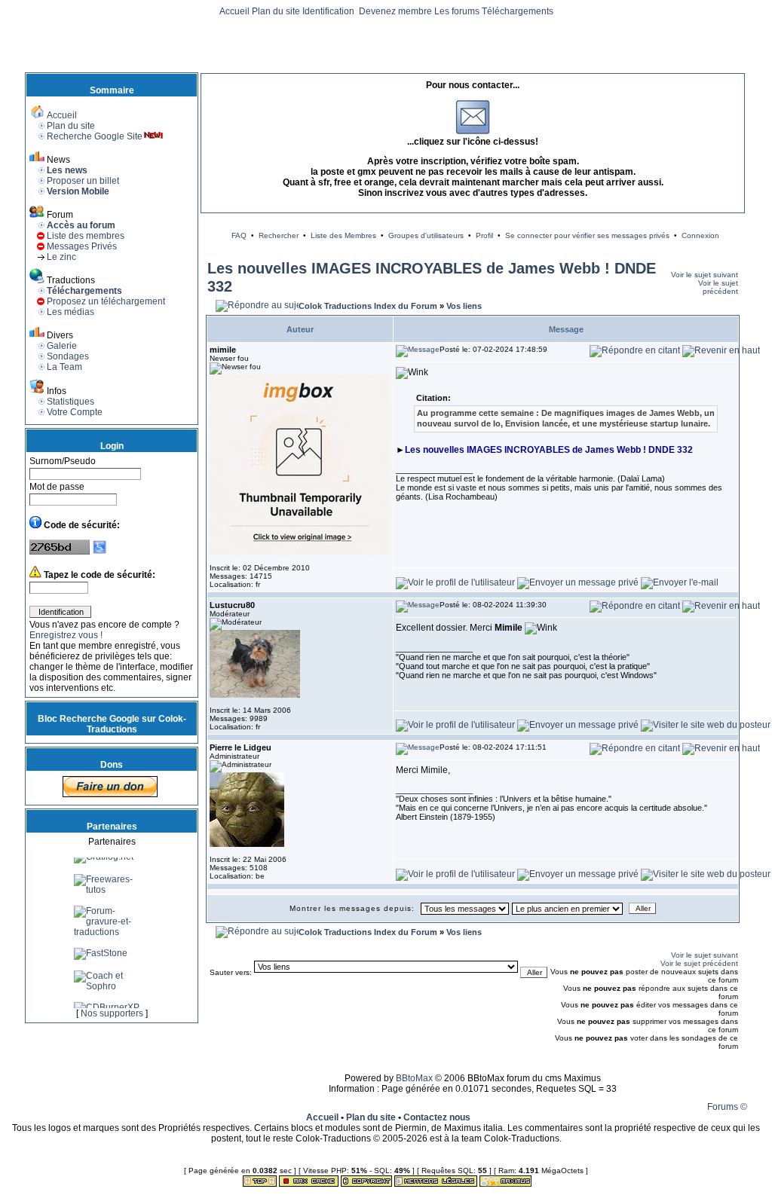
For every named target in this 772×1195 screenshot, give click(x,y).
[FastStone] (100, 960)
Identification (329, 11)
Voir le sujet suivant (704, 274)
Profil (484, 235)
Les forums (456, 11)
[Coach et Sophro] (111, 993)
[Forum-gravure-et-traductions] (111, 939)
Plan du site (276, 11)
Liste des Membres (343, 235)
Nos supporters (112, 1013)
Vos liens (464, 305)
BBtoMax (414, 1078)
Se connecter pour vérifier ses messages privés (587, 235)
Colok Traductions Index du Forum (368, 305)
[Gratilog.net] (103, 863)
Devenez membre (395, 11)
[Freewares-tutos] (111, 896)
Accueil (234, 11)
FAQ (239, 235)
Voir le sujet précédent (718, 287)
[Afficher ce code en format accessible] (99, 551)
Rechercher (279, 235)
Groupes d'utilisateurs (426, 235)
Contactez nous (436, 1117)
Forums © (727, 1107)
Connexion (700, 235)
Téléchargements (517, 11)
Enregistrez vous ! (66, 635)
